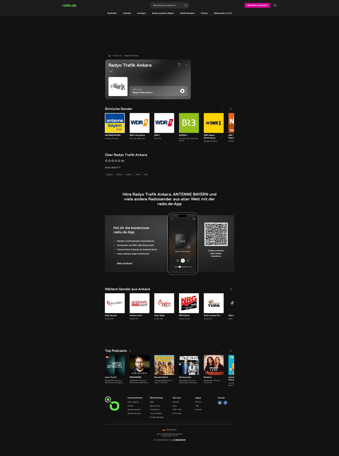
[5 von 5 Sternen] (119, 160)
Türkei (138, 174)
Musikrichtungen (187, 13)
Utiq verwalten (156, 413)
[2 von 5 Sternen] (109, 160)
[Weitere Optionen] (186, 64)
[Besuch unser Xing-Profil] (225, 402)
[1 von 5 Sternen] (106, 160)
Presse (130, 406)
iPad (197, 406)
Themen (204, 13)
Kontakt (176, 402)
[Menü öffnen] (274, 5)
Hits (111, 71)
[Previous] (223, 108)
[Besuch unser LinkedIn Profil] (220, 402)
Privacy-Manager (157, 417)
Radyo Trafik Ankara (143, 93)
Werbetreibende (134, 410)
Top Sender (112, 13)
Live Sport (141, 13)
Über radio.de (133, 402)
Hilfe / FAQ (177, 410)
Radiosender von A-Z (223, 13)
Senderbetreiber (134, 413)
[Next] (231, 108)
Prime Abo (177, 413)
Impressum (154, 410)
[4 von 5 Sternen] (115, 160)
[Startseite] (109, 56)
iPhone (198, 402)
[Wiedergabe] (182, 91)
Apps (175, 406)
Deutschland (171, 430)
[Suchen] (186, 5)
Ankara (119, 174)
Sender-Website (111, 167)
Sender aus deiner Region (163, 13)
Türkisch (109, 174)
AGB (151, 402)
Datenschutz (155, 406)
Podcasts (127, 13)
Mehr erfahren (124, 263)
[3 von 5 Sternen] (112, 160)
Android (198, 410)
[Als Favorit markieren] (179, 64)
